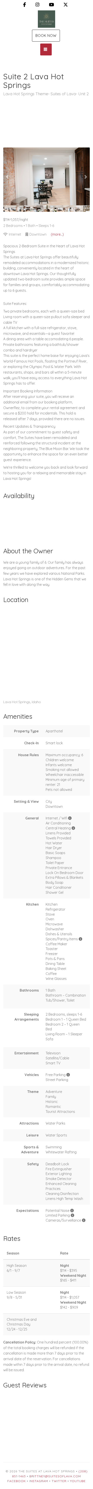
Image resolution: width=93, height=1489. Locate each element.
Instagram (38, 1481)
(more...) (57, 234)
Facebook (16, 1481)
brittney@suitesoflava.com (55, 1476)
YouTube (78, 1481)
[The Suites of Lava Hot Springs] (46, 19)
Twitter (59, 1481)
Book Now (45, 35)
